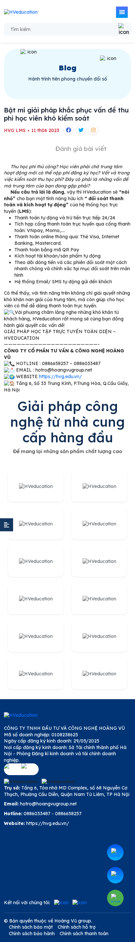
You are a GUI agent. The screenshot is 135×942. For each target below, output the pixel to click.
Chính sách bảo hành (32, 933)
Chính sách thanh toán (84, 933)
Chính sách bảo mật (31, 927)
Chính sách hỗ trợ (77, 927)
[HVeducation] (21, 12)
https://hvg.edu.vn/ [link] (60, 376)
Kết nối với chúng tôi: (27, 902)
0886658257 (68, 814)
